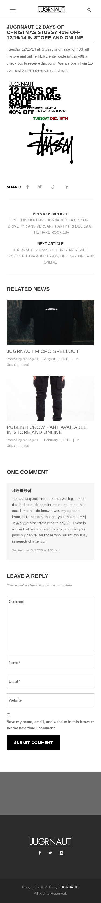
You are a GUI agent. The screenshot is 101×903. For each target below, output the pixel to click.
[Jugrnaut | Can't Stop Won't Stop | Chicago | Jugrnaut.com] (50, 9)
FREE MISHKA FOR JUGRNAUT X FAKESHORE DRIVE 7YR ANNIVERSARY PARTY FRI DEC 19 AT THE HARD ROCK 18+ (50, 226)
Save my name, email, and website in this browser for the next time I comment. (50, 725)
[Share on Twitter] (40, 187)
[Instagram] (61, 853)
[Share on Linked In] (66, 187)
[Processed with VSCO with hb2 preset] (50, 322)
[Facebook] (40, 853)
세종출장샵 (21, 490)
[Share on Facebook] (27, 187)
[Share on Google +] (53, 187)
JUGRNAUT (68, 887)
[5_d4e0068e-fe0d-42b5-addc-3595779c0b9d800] (50, 398)
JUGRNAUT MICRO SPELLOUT (43, 351)
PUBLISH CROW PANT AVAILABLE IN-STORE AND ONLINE (47, 429)
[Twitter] (51, 853)
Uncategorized (18, 365)
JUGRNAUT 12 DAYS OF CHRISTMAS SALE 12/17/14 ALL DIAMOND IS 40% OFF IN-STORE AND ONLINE (50, 256)
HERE (43, 56)
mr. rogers (30, 359)
